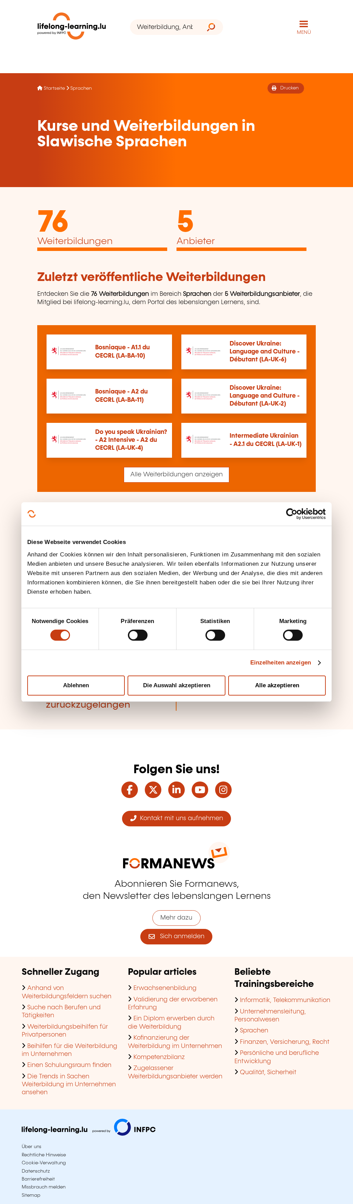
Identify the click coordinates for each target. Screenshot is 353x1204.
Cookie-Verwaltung (44, 1163)
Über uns (31, 1146)
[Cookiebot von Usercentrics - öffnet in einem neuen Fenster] (295, 514)
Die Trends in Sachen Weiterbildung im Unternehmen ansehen (69, 1085)
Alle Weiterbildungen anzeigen (176, 475)
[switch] (138, 635)
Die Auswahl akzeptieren (176, 685)
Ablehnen (76, 685)
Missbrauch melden (43, 1187)
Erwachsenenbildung (164, 988)
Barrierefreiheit (38, 1179)
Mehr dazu (176, 918)
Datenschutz (36, 1171)
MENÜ (304, 32)
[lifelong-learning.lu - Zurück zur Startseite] (71, 27)
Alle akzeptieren (277, 685)
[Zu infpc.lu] (88, 1134)
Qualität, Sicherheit (268, 1072)
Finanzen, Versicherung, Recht (285, 1042)
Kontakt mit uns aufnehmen (180, 818)
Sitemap (31, 1195)
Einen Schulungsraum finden (69, 1065)
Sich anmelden (179, 936)
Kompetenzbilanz (159, 1057)
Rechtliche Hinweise (44, 1155)
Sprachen (81, 88)
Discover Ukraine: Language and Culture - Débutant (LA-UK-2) (265, 396)
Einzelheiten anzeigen (280, 662)
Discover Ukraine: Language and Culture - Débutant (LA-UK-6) (265, 352)
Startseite (54, 88)
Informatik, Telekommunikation (285, 1000)
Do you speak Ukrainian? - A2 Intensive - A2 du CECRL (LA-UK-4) (131, 440)
